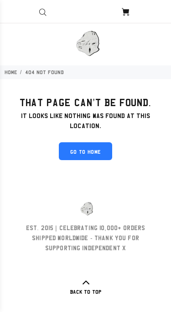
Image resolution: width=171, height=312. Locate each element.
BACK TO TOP (85, 292)
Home (11, 72)
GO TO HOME (85, 152)
